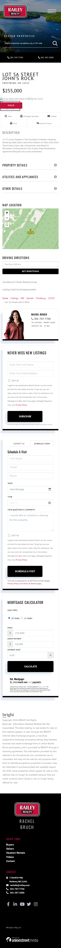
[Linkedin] (15, 904)
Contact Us (18, 443)
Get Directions (30, 271)
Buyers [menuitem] (10, 844)
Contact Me (37, 326)
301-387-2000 (16, 892)
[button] (54, 43)
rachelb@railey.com (19, 885)
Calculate (30, 666)
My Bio (47, 326)
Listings (14, 298)
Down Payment (14, 638)
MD (22, 298)
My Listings (37, 322)
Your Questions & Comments (21, 509)
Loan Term (12, 610)
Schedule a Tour (42, 443)
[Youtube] (22, 904)
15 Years (28, 618)
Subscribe (25, 416)
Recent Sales (49, 322)
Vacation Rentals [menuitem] (15, 852)
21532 (51, 298)
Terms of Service (30, 583)
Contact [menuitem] (10, 861)
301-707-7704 (16, 57)
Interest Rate (13, 649)
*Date (10, 483)
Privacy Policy (21, 405)
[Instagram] (36, 904)
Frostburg (41, 298)
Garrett (30, 298)
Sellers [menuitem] (10, 848)
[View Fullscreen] (6, 224)
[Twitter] (29, 904)
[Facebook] (8, 904)
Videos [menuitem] (10, 857)
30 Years (15, 618)
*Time (9, 497)
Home (5, 298)
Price (9, 628)
